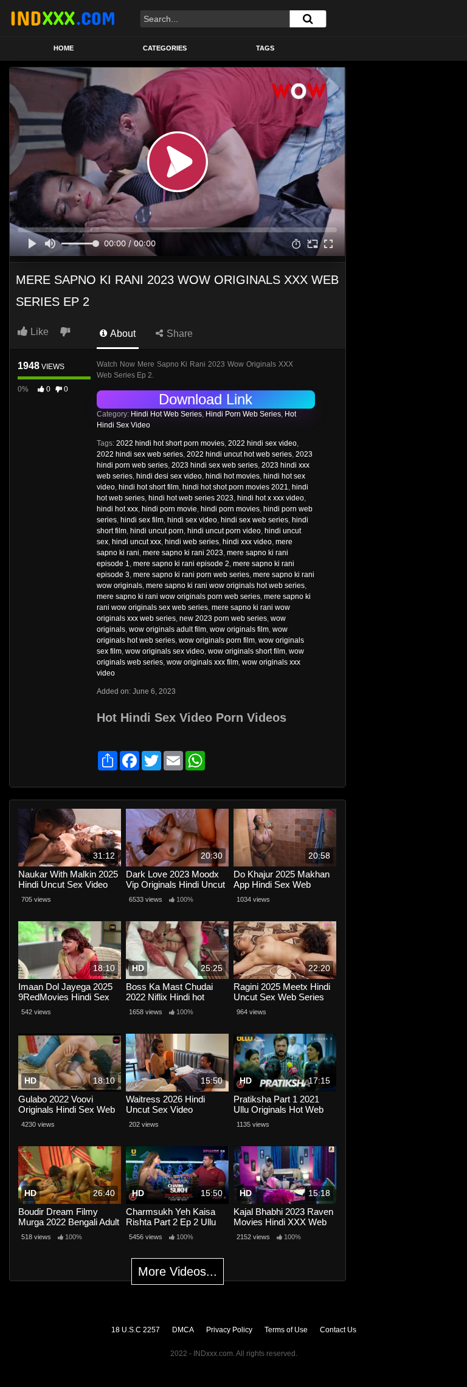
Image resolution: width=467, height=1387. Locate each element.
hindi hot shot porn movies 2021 (235, 487)
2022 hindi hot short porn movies (170, 443)
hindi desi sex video (169, 476)
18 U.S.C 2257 (135, 1330)
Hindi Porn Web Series (243, 414)
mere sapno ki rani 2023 (183, 552)
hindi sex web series (254, 520)
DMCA (183, 1330)
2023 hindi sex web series (214, 465)
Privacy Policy (229, 1330)
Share (178, 333)
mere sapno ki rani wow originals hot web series (225, 585)
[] (307, 18)
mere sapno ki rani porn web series (191, 574)
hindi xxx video (247, 542)
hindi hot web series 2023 (191, 498)
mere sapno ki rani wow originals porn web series (178, 596)
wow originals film (239, 629)
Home (64, 48)
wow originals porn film (217, 640)
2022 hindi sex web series (140, 454)
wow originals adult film (167, 629)
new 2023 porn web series (223, 618)
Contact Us (338, 1330)
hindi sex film (142, 520)
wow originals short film (246, 651)
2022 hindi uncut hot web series (239, 454)
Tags (265, 48)
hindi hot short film (149, 487)
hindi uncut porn (157, 531)
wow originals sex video (164, 651)
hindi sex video (192, 520)
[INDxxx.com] (62, 18)
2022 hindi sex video (262, 443)
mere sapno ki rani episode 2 (181, 563)
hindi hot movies (233, 476)
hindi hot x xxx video (270, 498)
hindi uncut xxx (136, 542)
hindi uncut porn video (224, 531)
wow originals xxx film (202, 662)
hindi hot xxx (117, 509)
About (122, 333)
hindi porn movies (230, 509)
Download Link (205, 399)
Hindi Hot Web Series (166, 414)
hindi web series (192, 542)
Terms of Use (286, 1330)
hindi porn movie (169, 509)
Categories (165, 48)
